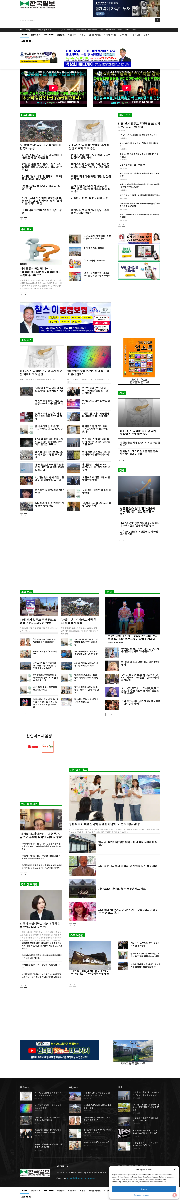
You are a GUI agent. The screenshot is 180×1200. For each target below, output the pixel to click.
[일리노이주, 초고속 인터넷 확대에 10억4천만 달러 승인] (66, 642)
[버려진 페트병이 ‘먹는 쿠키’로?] (25, 654)
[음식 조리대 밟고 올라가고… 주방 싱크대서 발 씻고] (26, 429)
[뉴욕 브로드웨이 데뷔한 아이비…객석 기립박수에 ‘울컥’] (112, 705)
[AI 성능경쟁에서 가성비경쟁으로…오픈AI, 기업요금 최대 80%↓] (124, 1133)
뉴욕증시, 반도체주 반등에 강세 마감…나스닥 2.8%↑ (140, 533)
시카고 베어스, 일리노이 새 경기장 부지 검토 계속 (140, 195)
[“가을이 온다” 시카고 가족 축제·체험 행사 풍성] (41, 131)
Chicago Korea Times (115, 642)
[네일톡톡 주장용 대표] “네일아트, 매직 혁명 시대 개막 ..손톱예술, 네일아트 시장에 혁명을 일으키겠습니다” (42, 945)
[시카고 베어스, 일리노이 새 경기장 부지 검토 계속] (66, 666)
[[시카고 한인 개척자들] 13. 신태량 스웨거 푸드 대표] (75, 239)
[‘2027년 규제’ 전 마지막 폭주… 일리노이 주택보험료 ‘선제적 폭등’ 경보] (124, 1107)
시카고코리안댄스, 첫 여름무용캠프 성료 (122, 888)
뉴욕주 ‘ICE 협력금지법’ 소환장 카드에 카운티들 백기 (49, 402)
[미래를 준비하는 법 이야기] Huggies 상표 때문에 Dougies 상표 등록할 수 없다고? (40, 272)
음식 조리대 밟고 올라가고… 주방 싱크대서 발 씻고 (49, 427)
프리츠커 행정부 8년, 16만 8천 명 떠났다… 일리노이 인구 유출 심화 (90, 165)
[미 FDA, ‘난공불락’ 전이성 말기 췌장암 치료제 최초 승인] (90, 131)
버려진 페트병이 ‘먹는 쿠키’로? (132, 165)
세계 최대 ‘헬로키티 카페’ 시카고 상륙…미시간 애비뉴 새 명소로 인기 (128, 911)
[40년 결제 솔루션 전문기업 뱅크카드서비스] (25, 690)
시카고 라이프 (78, 769)
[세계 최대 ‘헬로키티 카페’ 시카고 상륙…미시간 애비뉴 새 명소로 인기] (82, 911)
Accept (144, 1189)
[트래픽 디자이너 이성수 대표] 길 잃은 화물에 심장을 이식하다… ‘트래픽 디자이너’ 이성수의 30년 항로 (41, 846)
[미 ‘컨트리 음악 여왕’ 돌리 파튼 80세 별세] (112, 666)
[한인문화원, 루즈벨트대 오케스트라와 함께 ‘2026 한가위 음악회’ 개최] (25, 678)
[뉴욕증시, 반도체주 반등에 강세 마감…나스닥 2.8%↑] (124, 1121)
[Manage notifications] (174, 1195)
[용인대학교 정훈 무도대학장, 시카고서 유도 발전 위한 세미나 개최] (123, 955)
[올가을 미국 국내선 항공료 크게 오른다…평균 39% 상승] (26, 455)
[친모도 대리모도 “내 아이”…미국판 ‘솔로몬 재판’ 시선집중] (73, 391)
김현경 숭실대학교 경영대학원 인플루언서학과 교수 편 (40, 925)
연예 (109, 591)
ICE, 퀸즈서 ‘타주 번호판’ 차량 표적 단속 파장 (49, 504)
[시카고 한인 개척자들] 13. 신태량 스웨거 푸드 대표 (97, 237)
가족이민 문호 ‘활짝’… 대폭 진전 (89, 198)
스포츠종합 (76, 935)
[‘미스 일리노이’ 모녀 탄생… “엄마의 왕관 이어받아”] (25, 642)
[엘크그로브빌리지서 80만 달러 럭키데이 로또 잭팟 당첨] (66, 678)
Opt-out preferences (141, 1195)
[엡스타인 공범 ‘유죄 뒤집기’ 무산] (26, 493)
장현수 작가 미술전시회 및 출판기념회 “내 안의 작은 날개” (86, 690)
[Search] (157, 20)
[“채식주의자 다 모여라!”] (75, 263)
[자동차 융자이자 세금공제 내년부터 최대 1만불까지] (73, 417)
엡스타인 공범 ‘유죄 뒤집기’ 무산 (49, 491)
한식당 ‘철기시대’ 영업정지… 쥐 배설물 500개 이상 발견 (42, 178)
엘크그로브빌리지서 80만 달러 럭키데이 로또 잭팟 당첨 (86, 677)
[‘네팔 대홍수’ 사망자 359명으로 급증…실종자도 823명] (26, 391)
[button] (174, 1169)
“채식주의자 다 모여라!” (95, 260)
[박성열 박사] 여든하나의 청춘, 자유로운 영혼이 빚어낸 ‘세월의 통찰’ (41, 835)
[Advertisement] (90, 567)
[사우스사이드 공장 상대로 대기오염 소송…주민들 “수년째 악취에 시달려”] (25, 666)
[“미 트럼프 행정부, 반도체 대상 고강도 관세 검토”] (89, 357)
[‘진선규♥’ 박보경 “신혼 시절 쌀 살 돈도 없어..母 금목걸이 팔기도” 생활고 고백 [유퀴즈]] (112, 692)
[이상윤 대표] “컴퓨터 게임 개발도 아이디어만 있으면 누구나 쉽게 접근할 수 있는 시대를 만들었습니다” (41, 976)
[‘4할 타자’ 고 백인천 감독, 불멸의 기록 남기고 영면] (123, 945)
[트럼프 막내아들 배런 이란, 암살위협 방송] (73, 480)
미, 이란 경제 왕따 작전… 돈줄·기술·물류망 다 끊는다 (49, 478)
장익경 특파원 (29, 884)
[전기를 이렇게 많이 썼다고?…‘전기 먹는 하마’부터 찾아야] (73, 429)
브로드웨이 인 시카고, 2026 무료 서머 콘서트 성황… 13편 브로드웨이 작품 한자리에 (133, 637)
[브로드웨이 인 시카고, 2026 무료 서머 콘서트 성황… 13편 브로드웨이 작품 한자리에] (25, 702)
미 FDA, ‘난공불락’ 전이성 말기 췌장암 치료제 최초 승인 (89, 146)
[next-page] (25, 219)
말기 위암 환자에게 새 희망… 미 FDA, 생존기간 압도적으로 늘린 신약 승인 (91, 188)
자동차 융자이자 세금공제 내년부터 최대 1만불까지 (95, 414)
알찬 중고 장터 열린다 (94, 248)
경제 (122, 470)
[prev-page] (21, 219)
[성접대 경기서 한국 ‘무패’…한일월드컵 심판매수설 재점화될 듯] (123, 966)
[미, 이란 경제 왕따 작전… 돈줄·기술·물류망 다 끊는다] (26, 480)
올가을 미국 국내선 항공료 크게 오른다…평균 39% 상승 (49, 454)
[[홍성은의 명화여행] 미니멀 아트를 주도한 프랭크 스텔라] (75, 276)
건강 (122, 393)
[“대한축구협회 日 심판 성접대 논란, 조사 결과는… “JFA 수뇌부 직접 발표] (90, 955)
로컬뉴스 (26, 591)
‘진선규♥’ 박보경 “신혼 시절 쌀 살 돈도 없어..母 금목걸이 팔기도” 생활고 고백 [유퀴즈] (140, 690)
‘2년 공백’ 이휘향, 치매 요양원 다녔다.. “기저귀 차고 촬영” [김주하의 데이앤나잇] (140, 677)
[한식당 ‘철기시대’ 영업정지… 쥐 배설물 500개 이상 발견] (82, 843)
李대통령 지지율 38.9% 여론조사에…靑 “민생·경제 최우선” (96, 467)
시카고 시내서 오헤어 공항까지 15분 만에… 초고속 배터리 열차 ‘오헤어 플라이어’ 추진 (42, 200)
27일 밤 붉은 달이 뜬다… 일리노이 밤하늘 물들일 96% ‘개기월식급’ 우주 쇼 (42, 167)
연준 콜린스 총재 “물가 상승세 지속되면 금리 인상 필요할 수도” (96, 442)
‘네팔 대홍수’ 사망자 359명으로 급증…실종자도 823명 (49, 389)
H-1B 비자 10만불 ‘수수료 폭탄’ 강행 (42, 211)
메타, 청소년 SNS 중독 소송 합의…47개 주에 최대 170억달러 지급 (49, 467)
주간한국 (26, 229)
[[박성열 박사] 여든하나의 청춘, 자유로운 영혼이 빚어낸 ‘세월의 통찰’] (41, 819)
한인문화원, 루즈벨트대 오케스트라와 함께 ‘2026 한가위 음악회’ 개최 (45, 677)
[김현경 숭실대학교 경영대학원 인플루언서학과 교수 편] (41, 905)
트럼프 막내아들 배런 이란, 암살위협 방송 (91, 178)
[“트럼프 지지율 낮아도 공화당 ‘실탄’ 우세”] (73, 506)
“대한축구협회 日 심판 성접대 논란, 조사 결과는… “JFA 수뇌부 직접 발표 (90, 972)
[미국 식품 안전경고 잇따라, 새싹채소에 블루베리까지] (73, 455)
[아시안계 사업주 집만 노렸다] (73, 404)
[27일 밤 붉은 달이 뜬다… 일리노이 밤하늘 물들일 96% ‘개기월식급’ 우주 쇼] (26, 442)
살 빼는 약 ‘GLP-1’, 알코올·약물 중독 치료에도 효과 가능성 (139, 452)
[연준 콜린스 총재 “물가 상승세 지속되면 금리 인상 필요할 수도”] (73, 442)
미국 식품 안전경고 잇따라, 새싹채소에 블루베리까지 (96, 453)
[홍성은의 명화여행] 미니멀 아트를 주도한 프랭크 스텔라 (97, 274)
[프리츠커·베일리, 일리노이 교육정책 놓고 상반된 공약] (66, 654)
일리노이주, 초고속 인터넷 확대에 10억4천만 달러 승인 (86, 642)
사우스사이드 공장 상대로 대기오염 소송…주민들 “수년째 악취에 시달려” (44, 665)
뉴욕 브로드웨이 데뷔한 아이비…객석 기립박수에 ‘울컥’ (140, 702)
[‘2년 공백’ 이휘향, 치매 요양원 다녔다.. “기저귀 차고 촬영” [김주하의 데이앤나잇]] (112, 679)
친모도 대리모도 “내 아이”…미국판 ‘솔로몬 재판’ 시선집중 (42, 156)
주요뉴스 (26, 340)
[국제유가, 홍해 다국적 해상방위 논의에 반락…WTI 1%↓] (124, 1146)
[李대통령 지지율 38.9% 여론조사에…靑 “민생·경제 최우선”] (73, 468)
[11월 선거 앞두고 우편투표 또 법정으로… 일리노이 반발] (39, 606)
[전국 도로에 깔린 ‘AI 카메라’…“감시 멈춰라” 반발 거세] (26, 417)
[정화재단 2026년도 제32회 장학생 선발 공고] (66, 702)
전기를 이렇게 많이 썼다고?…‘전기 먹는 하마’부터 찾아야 (95, 429)
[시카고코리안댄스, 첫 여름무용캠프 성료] (82, 888)
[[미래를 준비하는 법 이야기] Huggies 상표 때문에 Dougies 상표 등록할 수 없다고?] (41, 250)
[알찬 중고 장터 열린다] (75, 251)
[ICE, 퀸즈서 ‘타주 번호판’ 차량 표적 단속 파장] (26, 506)
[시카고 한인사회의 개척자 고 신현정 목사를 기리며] (82, 866)
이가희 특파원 (29, 803)
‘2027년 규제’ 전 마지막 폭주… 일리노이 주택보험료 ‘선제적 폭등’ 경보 (139, 524)
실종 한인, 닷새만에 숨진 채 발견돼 (96, 491)
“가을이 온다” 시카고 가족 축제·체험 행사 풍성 (138, 135)
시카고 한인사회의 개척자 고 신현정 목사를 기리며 (128, 866)
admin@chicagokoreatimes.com (81, 1178)
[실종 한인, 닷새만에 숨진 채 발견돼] (73, 493)
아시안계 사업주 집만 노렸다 (96, 402)
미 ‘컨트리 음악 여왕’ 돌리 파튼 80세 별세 (140, 663)
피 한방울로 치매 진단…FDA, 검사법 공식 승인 (140, 444)
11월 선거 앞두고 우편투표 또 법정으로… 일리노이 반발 (139, 125)
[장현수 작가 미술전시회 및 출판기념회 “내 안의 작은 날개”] (66, 690)
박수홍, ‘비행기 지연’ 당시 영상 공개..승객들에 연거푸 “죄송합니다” (140, 650)
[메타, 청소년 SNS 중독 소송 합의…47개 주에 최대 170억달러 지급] (26, 468)
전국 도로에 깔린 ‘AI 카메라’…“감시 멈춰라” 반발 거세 (91, 156)
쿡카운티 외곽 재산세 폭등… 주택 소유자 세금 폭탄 (90, 211)
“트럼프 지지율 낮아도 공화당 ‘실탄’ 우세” (41, 187)
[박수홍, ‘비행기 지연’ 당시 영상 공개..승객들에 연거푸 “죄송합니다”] (112, 653)
